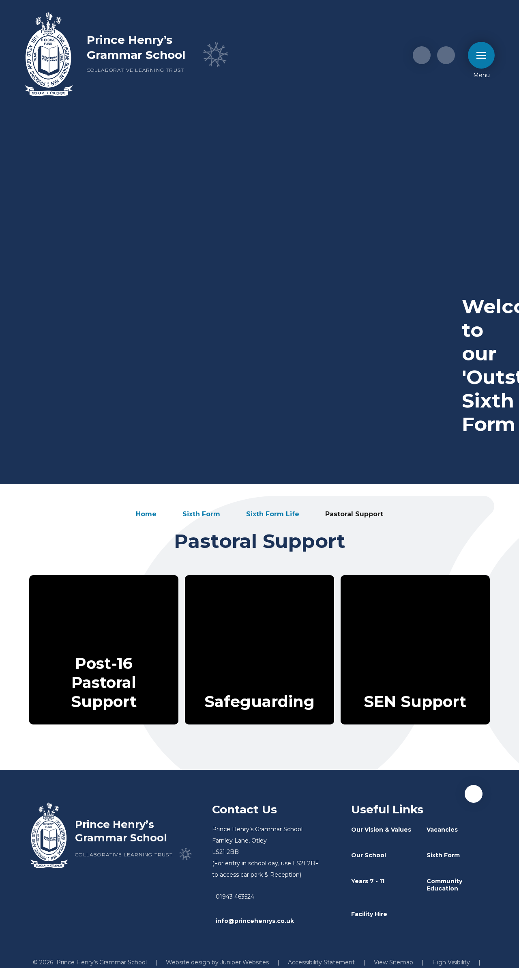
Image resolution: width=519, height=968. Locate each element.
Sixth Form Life (272, 514)
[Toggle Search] (446, 55)
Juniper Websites (244, 962)
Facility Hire (369, 914)
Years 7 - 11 (367, 881)
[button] (474, 794)
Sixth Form (201, 514)
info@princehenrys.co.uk (255, 921)
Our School (368, 855)
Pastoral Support (354, 514)
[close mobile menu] (481, 55)
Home (146, 514)
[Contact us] (422, 55)
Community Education (444, 884)
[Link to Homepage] (49, 55)
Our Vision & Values (381, 829)
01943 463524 (235, 896)
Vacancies (442, 829)
